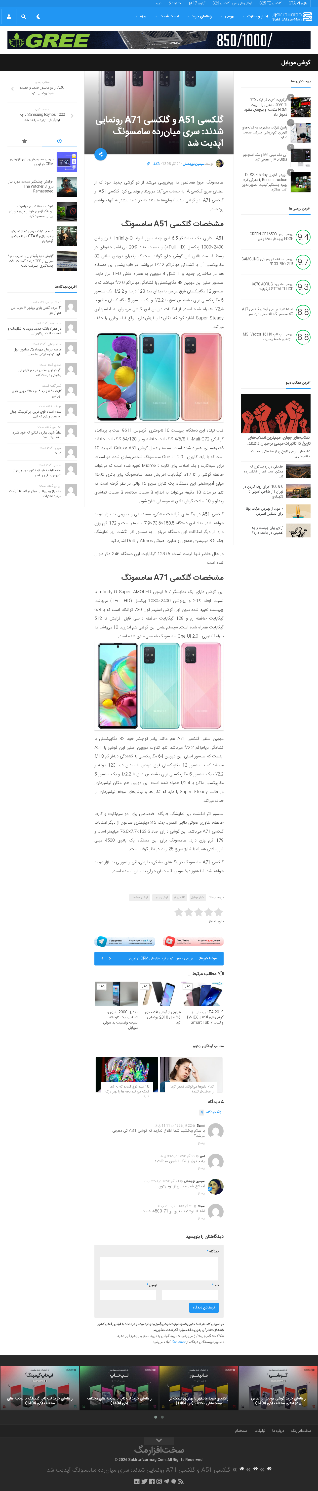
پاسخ (201, 1143)
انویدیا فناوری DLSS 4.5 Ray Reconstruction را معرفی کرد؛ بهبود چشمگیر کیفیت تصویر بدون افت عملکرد (264, 182)
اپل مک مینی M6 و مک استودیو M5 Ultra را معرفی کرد (265, 157)
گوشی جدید (161, 897)
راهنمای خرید (202, 16)
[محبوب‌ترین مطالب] (24, 142)
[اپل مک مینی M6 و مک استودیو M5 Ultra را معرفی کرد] (301, 157)
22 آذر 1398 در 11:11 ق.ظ (173, 1125)
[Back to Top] (159, 1441)
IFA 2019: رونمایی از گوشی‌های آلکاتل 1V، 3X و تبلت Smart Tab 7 (205, 1017)
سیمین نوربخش (193, 164)
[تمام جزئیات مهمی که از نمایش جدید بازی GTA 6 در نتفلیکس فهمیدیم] (67, 236)
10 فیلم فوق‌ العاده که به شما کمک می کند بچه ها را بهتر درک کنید (127, 1091)
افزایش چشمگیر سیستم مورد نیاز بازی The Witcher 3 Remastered (30, 186)
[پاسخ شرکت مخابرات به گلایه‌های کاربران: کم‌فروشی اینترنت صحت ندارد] (301, 133)
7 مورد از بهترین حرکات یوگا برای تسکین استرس (264, 511)
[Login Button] (8, 16)
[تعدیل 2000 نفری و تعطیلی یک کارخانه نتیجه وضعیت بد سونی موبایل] (116, 994)
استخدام (241, 1431)
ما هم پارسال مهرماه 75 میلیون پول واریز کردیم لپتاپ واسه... (37, 352)
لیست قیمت (169, 16)
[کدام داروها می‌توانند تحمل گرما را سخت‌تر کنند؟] (191, 1074)
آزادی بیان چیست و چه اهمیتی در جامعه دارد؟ (267, 530)
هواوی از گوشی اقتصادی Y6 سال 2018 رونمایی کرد (163, 1017)
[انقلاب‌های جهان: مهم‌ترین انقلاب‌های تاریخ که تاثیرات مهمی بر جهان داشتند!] (276, 413)
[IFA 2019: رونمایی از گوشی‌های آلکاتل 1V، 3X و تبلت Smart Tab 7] (202, 994)
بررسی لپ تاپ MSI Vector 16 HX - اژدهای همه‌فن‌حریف (268, 337)
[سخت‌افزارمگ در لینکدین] (136, 1481)
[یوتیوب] (193, 941)
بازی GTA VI (298, 3)
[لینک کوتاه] (148, 164)
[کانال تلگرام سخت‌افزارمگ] (166, 1481)
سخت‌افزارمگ (301, 1431)
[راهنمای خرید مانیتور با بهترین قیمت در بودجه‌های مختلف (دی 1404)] (198, 1388)
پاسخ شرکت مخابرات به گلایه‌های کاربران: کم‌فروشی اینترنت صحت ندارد (264, 132)
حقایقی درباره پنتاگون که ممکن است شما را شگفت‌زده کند (263, 472)
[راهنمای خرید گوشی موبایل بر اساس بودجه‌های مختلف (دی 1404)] (278, 1388)
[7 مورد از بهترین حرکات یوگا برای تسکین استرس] (298, 511)
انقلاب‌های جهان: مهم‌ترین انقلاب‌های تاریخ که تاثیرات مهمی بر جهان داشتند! (279, 440)
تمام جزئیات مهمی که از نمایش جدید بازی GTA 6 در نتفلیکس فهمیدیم (32, 236)
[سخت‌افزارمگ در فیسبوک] (152, 1481)
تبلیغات (259, 1431)
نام (215, 1285)
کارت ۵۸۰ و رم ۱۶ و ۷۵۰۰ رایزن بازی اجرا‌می (36, 393)
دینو (158, 3)
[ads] (159, 40)
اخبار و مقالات (257, 16)
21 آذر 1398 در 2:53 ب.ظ (161, 1181)
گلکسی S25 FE (270, 3)
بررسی (229, 16)
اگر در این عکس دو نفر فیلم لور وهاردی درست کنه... (39, 372)
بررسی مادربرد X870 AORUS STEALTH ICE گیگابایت (272, 286)
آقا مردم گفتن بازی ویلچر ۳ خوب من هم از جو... (36, 310)
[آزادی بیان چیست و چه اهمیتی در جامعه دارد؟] (298, 530)
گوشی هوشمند (139, 897)
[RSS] (181, 1481)
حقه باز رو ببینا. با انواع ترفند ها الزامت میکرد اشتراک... (35, 493)
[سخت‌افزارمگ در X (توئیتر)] (144, 1481)
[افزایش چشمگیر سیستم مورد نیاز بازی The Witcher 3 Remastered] (67, 187)
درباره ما (278, 1431)
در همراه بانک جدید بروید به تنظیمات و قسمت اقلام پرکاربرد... (34, 331)
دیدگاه (208, 1113)
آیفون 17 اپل (196, 3)
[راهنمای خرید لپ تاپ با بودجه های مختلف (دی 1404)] (119, 1388)
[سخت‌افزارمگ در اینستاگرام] (159, 1481)
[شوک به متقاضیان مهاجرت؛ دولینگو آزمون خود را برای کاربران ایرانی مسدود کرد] (67, 211)
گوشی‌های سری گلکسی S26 (232, 3)
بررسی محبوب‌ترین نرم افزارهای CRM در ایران (161, 959)
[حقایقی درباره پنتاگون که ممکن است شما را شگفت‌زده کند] (298, 471)
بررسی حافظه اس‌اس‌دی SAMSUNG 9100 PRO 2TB (267, 261)
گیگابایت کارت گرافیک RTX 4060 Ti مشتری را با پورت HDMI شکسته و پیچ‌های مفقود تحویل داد (265, 107)
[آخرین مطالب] (59, 142)
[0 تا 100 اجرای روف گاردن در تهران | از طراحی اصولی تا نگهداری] (298, 491)
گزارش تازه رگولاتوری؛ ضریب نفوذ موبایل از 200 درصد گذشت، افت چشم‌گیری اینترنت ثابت (30, 261)
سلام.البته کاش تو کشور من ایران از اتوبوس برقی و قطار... (37, 472)
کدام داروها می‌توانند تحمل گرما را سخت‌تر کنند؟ (192, 1089)
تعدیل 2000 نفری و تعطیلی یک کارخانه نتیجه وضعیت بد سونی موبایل (120, 1020)
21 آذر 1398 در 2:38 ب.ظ (175, 1206)
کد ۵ (58, 453)
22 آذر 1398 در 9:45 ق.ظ (177, 1156)
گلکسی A (179, 897)
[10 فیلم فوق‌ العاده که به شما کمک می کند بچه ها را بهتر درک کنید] (127, 1074)
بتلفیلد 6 (175, 3)
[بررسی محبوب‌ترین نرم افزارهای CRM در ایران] (67, 162)
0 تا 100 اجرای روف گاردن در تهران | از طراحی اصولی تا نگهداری (263, 492)
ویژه (143, 16)
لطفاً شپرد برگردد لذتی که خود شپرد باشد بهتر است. (36, 435)
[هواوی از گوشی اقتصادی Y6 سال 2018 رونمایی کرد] (159, 994)
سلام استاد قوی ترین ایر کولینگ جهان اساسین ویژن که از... (35, 414)
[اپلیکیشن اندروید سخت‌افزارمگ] (173, 1481)
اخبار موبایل (197, 897)
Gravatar (178, 1342)
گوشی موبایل (296, 62)
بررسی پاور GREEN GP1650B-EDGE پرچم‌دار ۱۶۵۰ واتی (271, 236)
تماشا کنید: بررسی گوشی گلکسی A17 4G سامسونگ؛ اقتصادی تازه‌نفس (267, 312)
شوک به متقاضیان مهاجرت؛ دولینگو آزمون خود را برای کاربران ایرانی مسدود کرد (31, 211)
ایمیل (152, 1285)
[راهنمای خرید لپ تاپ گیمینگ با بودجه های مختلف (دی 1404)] (39, 1388)
